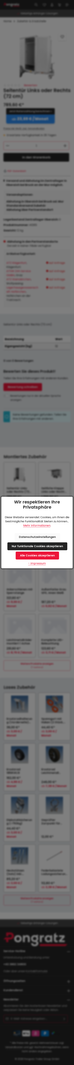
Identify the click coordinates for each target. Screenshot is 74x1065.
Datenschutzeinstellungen (37, 537)
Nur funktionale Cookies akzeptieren (37, 546)
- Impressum (37, 563)
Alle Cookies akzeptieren (37, 555)
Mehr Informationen (36, 525)
